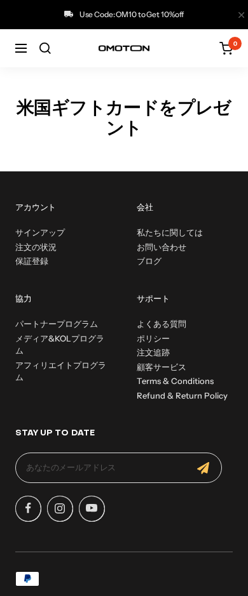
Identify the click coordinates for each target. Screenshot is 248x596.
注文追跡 (153, 352)
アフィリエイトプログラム (60, 371)
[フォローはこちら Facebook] (28, 508)
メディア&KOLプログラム (59, 344)
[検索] (45, 48)
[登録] (203, 467)
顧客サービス (161, 367)
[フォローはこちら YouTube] (91, 508)
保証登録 (31, 261)
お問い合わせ (161, 247)
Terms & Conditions (175, 381)
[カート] (226, 48)
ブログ (149, 261)
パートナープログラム (56, 324)
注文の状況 (36, 247)
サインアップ (40, 232)
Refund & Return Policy (182, 395)
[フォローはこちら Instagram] (59, 508)
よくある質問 (161, 324)
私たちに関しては (170, 232)
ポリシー (153, 338)
